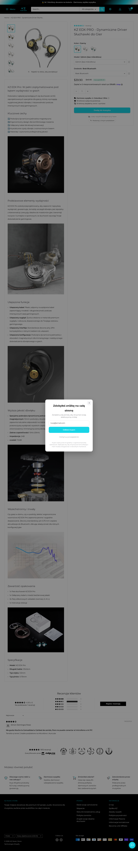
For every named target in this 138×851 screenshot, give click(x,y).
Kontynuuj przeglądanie (69, 437)
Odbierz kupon (69, 430)
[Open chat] (132, 845)
